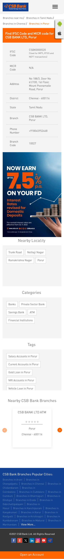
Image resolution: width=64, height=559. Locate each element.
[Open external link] (32, 557)
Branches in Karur (31, 512)
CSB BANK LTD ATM (32, 412)
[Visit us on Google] (20, 540)
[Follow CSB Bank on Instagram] (38, 540)
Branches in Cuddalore (31, 491)
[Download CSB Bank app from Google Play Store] (59, 27)
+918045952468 (38, 130)
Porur (41, 260)
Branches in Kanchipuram (27, 508)
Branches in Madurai (33, 520)
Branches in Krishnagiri (30, 516)
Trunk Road (15, 252)
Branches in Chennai (32, 483)
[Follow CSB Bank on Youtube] (44, 540)
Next (59, 430)
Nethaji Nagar (35, 252)
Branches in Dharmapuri (30, 495)
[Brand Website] (50, 540)
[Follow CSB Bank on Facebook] (14, 540)
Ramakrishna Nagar (20, 260)
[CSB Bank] (15, 7)
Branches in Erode (26, 499)
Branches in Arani (12, 479)
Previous (4, 430)
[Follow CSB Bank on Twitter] (26, 540)
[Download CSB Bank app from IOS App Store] (60, 34)
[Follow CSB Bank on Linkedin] (32, 540)
